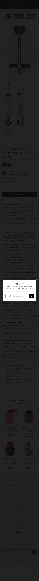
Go (31, 296)
